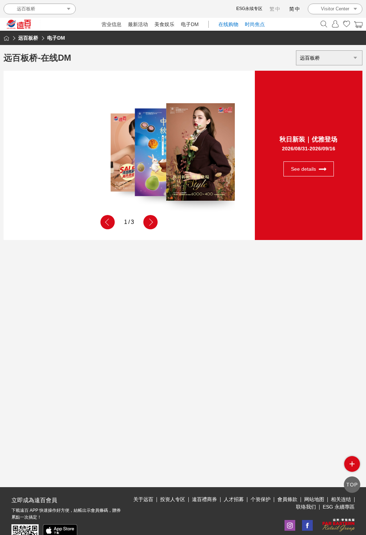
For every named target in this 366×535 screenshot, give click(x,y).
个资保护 (261, 499)
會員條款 (287, 499)
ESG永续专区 (249, 8)
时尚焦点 (255, 24)
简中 (295, 9)
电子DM (190, 24)
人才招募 (234, 499)
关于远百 (143, 499)
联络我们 (306, 507)
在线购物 (228, 24)
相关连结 (341, 499)
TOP (352, 485)
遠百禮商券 (204, 499)
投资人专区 (172, 499)
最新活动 (138, 24)
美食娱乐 (164, 24)
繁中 (275, 9)
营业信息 (112, 24)
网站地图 (314, 499)
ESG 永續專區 (339, 507)
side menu (352, 464)
